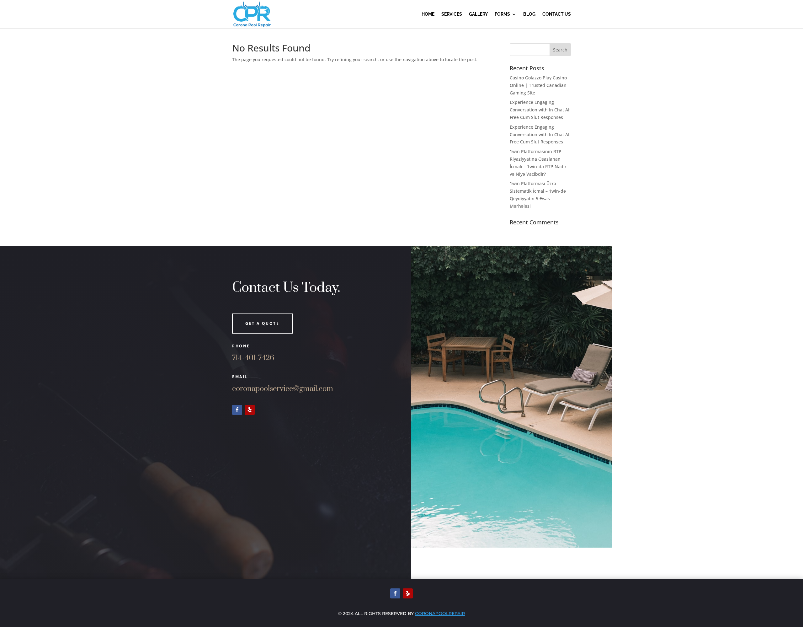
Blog (529, 14)
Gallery (478, 14)
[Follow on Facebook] (237, 410)
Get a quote (262, 323)
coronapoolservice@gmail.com (282, 389)
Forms (502, 14)
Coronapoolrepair (440, 613)
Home (428, 14)
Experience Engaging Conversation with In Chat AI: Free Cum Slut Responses (540, 109)
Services (451, 14)
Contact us (556, 14)
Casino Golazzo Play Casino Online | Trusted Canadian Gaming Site (538, 85)
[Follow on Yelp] (250, 410)
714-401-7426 (253, 358)
